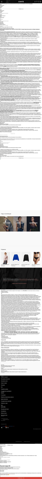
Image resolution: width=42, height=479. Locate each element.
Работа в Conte (4, 413)
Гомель (1, 449)
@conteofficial (3, 289)
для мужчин (9, 276)
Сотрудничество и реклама (6, 401)
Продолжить (2, 123)
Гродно (1, 450)
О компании (3, 395)
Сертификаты (3, 411)
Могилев (1, 451)
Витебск (1, 448)
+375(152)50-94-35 (18, 441)
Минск (1, 446)
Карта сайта (3, 407)
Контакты (2, 416)
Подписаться (2, 474)
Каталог (2, 392)
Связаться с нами (4, 403)
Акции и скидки (4, 383)
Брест (1, 447)
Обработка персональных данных (7, 397)
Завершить (1, 154)
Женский (1, 21)
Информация (3, 406)
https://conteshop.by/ (15, 114)
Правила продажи (4, 376)
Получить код (13, 133)
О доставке (3, 367)
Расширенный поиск (5, 409)
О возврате (3, 372)
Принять (24, 3)
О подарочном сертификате (6, 391)
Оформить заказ (9, 453)
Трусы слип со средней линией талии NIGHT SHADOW (36, 264)
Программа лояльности (5, 378)
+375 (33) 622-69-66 (4, 418)
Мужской (1, 22)
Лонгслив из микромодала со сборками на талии (5, 264)
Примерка (3, 385)
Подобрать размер (4, 389)
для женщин (5, 276)
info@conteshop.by (6, 419)
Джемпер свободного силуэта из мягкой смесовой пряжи (15, 264)
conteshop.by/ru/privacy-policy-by (12, 66)
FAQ (1, 387)
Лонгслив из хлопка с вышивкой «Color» (26, 264)
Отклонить (27, 3)
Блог (2, 405)
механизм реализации (23, 279)
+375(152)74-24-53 (38, 443)
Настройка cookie (4, 380)
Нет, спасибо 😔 (6, 474)
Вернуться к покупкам (3, 462)
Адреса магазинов (4, 399)
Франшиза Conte (4, 415)
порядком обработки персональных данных (7, 139)
